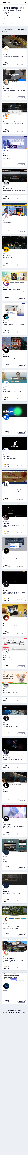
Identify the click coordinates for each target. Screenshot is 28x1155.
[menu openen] (25, 2)
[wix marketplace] (8, 2)
